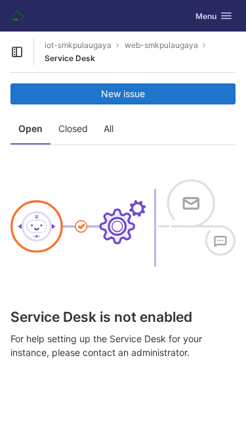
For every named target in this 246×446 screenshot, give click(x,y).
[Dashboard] (18, 16)
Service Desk (70, 58)
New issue (123, 93)
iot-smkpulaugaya (78, 45)
